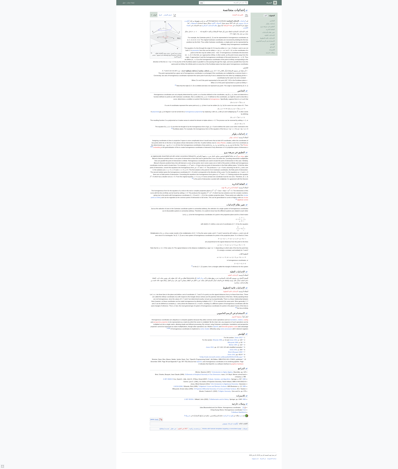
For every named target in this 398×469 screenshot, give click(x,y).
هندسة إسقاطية (164, 428)
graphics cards (233, 326)
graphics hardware (237, 364)
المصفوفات (193, 23)
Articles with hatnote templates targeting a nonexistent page (221, 428)
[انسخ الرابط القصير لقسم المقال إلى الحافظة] (246, 91)
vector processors (226, 329)
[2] (172, 128)
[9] (169, 328)
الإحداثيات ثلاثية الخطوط (230, 291)
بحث (201, 3)
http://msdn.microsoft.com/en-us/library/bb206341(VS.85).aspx (221, 357)
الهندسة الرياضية (228, 415)
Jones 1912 (238, 337)
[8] (236, 307)
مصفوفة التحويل (237, 317)
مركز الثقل (200, 278)
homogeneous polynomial (193, 112)
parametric (195, 50)
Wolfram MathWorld (239, 412)
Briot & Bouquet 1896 (235, 352)
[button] (275, 3)
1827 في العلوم (183, 428)
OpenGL (215, 326)
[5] (192, 178)
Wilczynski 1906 (233, 342)
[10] (168, 328)
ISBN (244, 379)
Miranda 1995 (217, 340)
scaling (246, 320)
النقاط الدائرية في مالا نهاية (229, 187)
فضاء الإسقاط (228, 25)
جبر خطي (173, 428)
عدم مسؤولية (255, 458)
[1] (175, 85)
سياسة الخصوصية (271, 458)
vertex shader (204, 329)
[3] (152, 146)
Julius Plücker (221, 143)
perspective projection (160, 322)
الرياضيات (243, 21)
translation (233, 320)
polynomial (155, 112)
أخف (265, 15)
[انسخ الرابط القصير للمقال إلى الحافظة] (246, 10)
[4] (151, 146)
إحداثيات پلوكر (233, 137)
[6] (236, 199)
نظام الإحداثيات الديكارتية (209, 25)
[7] (192, 266)
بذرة (240, 415)
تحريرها (188, 415)
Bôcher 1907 (233, 345)
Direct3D (225, 326)
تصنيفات (245, 428)
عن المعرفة (263, 458)
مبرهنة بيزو (241, 156)
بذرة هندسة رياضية (195, 428)
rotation (240, 320)
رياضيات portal (154, 419)
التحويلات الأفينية (216, 23)
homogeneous (215, 99)
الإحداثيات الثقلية (233, 275)
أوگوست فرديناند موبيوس (230, 423)
